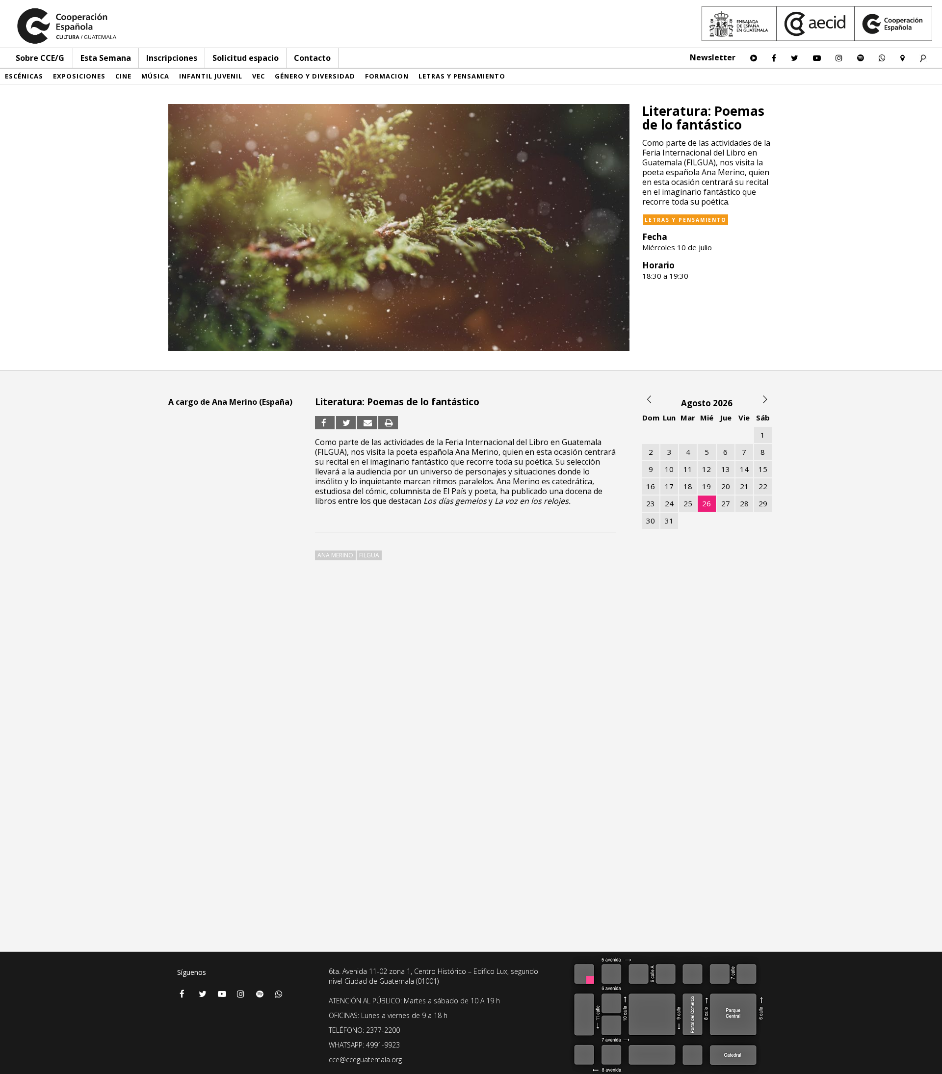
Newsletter (712, 57)
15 (763, 469)
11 (687, 469)
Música (155, 76)
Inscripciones (171, 57)
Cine (123, 76)
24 (669, 503)
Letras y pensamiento (462, 76)
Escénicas (24, 76)
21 (744, 486)
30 (650, 520)
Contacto (312, 57)
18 (687, 486)
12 (706, 469)
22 (763, 486)
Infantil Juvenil (210, 76)
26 (706, 503)
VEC (258, 76)
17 (669, 486)
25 (687, 503)
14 (744, 469)
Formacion (387, 76)
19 (706, 486)
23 (650, 503)
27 (725, 503)
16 (650, 486)
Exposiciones (79, 76)
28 (744, 503)
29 (763, 503)
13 (725, 469)
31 (669, 520)
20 (725, 486)
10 (669, 469)
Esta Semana (105, 57)
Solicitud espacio (245, 57)
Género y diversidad (315, 76)
